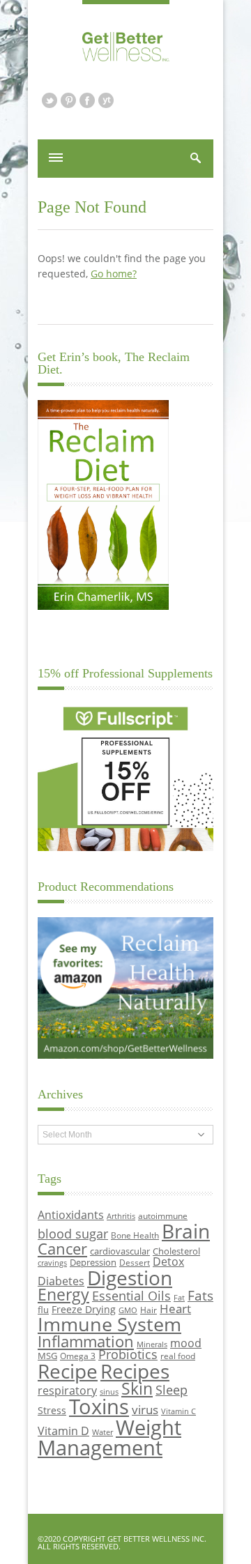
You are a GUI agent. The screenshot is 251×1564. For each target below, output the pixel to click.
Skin (137, 1389)
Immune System (109, 1324)
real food (177, 1355)
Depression (93, 1262)
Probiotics (128, 1354)
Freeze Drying (84, 1309)
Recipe (68, 1371)
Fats (200, 1296)
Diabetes (61, 1281)
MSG (47, 1355)
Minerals (152, 1344)
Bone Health (135, 1235)
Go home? (114, 273)
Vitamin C (178, 1411)
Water (102, 1432)
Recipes (134, 1371)
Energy (63, 1294)
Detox (168, 1261)
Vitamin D (63, 1431)
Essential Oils (131, 1295)
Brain (186, 1231)
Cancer (62, 1248)
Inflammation (86, 1341)
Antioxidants (71, 1214)
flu (43, 1309)
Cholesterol (176, 1251)
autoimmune (163, 1215)
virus (145, 1410)
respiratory (67, 1390)
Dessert (134, 1262)
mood (185, 1343)
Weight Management (109, 1437)
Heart (175, 1309)
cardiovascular (120, 1251)
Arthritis (121, 1216)
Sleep (171, 1389)
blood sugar (73, 1233)
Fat (179, 1298)
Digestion (129, 1277)
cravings (52, 1263)
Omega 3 (78, 1355)
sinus (109, 1392)
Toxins (99, 1406)
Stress (52, 1410)
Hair (148, 1309)
